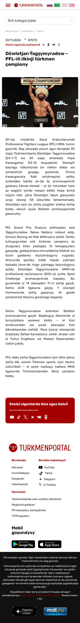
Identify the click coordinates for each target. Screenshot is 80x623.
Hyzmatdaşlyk (20, 473)
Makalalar (27, 31)
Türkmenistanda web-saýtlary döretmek (36, 499)
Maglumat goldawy (23, 504)
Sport (40, 31)
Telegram (49, 479)
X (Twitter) (49, 484)
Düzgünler (18, 478)
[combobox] (38, 20)
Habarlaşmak (20, 484)
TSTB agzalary (21, 516)
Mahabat (17, 467)
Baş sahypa (11, 31)
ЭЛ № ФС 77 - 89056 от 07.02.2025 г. (40, 595)
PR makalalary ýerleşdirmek (29, 510)
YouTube (49, 467)
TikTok (48, 473)
